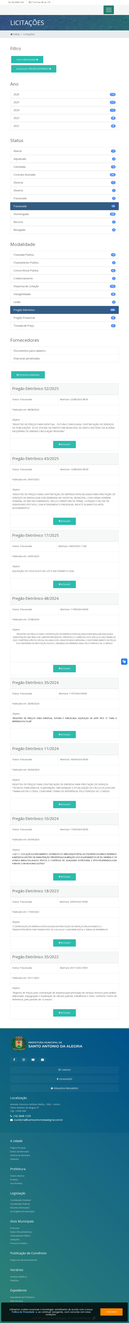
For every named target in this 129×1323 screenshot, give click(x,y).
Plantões (14, 1280)
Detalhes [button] (65, 444)
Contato (66, 1069)
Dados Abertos (17, 1175)
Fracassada (26, 59)
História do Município (20, 1155)
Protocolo (14, 1228)
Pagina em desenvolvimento (23, 1260)
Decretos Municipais (20, 1207)
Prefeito (14, 1179)
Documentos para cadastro (30, 350)
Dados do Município (19, 1151)
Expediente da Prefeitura (22, 1297)
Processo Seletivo (18, 1243)
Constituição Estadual (20, 1200)
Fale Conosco (16, 1301)
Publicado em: (19, 409)
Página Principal (17, 1147)
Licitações (15, 1239)
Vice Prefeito (16, 1183)
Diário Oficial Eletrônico (21, 1231)
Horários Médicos (18, 1276)
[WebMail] (42, 1059)
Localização (65, 1079)
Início (16, 34)
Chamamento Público (20, 1235)
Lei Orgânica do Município (22, 1211)
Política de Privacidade (23, 1311)
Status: (16, 399)
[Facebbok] (14, 1059)
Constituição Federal (20, 1203)
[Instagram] (24, 1059)
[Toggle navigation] (109, 10)
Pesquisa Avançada (29, 374)
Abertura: (65, 399)
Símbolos (14, 1159)
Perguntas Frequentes (65, 1088)
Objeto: (16, 419)
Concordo (111, 1311)
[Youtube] (33, 1059)
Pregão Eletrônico (33, 68)
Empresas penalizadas (27, 358)
